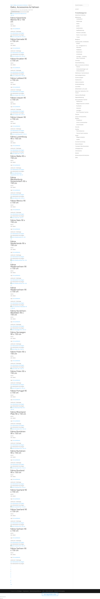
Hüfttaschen (79, 101)
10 (11, 584)
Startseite (45, 3)
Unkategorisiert (79, 148)
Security (77, 127)
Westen (77, 153)
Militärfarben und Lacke (81, 89)
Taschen (77, 114)
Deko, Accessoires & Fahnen (82, 65)
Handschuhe (78, 80)
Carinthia (77, 60)
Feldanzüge (79, 21)
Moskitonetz (79, 52)
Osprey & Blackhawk (80, 95)
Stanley (77, 129)
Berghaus (77, 39)
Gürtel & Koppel (79, 77)
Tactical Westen (79, 144)
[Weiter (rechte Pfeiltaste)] (2, 598)
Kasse (70, 3)
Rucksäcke (78, 106)
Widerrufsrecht (49, 591)
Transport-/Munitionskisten (82, 146)
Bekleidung (78, 17)
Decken (78, 43)
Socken (78, 139)
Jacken (78, 26)
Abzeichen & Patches (80, 15)
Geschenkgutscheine (80, 75)
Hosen (77, 23)
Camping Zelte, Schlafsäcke (82, 41)
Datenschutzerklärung (35, 591)
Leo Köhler (77, 86)
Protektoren (79, 120)
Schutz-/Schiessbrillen (81, 122)
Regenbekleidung (79, 97)
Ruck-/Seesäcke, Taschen (81, 99)
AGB (43, 591)
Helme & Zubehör (79, 82)
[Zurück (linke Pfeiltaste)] (0, 598)
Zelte (76, 157)
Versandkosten (16, 28)
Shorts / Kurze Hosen (81, 35)
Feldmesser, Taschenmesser (82, 73)
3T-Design (19, 591)
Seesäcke (78, 108)
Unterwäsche (78, 150)
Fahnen (78, 66)
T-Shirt (78, 37)
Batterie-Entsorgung (59, 591)
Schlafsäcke (79, 54)
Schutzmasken (79, 124)
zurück (77, 9)
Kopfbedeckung (80, 30)
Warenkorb (64, 3)
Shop (50, 3)
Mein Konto (57, 3)
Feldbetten (79, 49)
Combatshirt (79, 19)
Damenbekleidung (79, 62)
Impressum (26, 591)
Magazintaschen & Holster (82, 103)
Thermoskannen (80, 131)
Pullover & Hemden (81, 32)
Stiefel (76, 135)
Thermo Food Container (82, 133)
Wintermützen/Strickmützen (82, 155)
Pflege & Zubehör (80, 137)
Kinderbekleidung (79, 84)
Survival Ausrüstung (80, 141)
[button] (17, 33)
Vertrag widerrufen (78, 3)
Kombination (79, 28)
